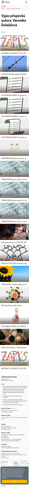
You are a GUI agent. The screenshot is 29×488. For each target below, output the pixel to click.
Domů (2, 8)
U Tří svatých (9, 453)
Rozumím (14, 481)
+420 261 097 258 (12, 427)
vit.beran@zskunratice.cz (7, 412)
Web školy (3, 486)
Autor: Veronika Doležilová (13, 8)
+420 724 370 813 (13, 410)
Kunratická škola (16, 453)
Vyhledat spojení (5, 457)
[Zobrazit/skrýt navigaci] (26, 2)
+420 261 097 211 (7, 426)
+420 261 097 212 (5, 410)
